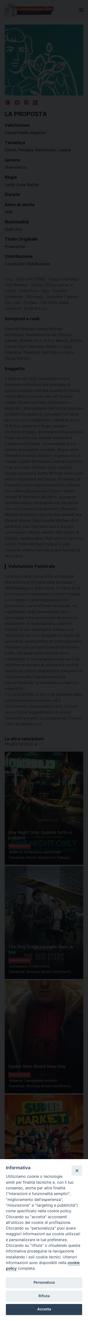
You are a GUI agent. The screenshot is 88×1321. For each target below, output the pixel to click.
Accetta (44, 1309)
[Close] (77, 1170)
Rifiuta (44, 1296)
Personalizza (44, 1282)
